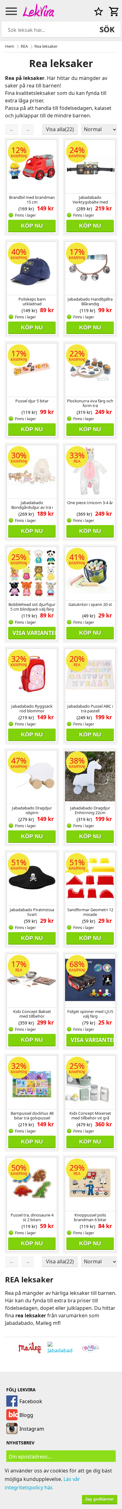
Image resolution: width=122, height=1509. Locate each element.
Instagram (31, 1428)
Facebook (30, 1401)
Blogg (26, 1415)
